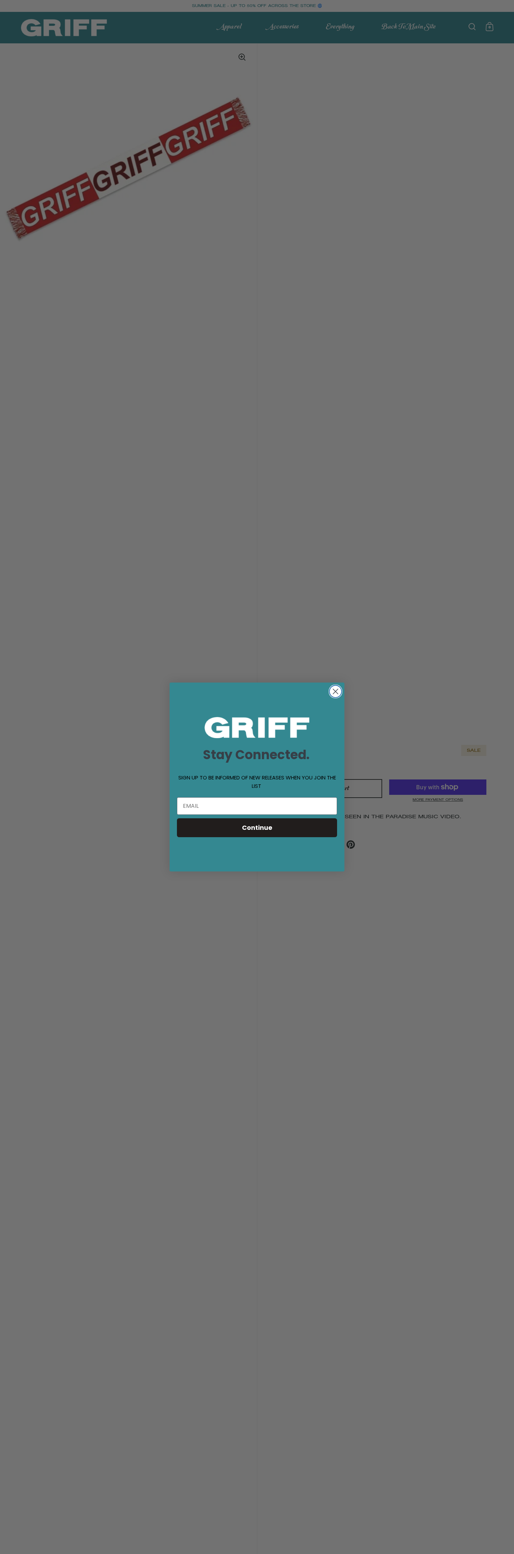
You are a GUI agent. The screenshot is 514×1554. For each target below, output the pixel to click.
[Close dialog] (335, 691)
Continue (257, 827)
